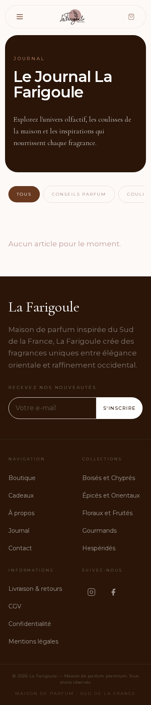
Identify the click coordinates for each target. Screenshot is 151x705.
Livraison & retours (35, 589)
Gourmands (99, 530)
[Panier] (131, 17)
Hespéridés (98, 548)
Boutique (22, 478)
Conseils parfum (79, 194)
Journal (18, 530)
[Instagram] (91, 592)
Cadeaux (21, 495)
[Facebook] (113, 592)
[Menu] (19, 17)
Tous (24, 194)
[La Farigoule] (73, 17)
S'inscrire (119, 408)
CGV (14, 606)
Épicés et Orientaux (111, 495)
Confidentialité (29, 624)
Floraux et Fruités (107, 513)
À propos (21, 513)
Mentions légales (33, 641)
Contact (20, 548)
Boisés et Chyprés (108, 478)
